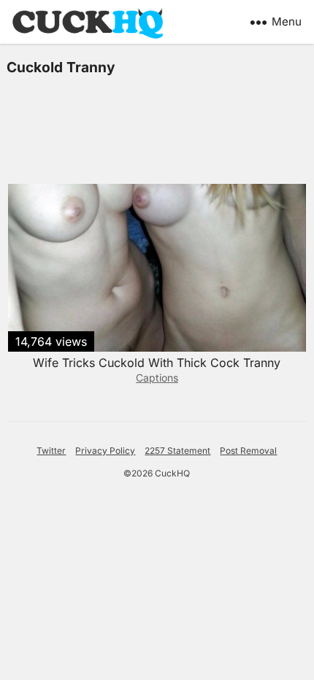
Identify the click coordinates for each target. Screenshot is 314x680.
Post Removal (248, 450)
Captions (157, 377)
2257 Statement (177, 450)
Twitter (51, 450)
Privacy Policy (105, 450)
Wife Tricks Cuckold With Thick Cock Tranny (156, 362)
